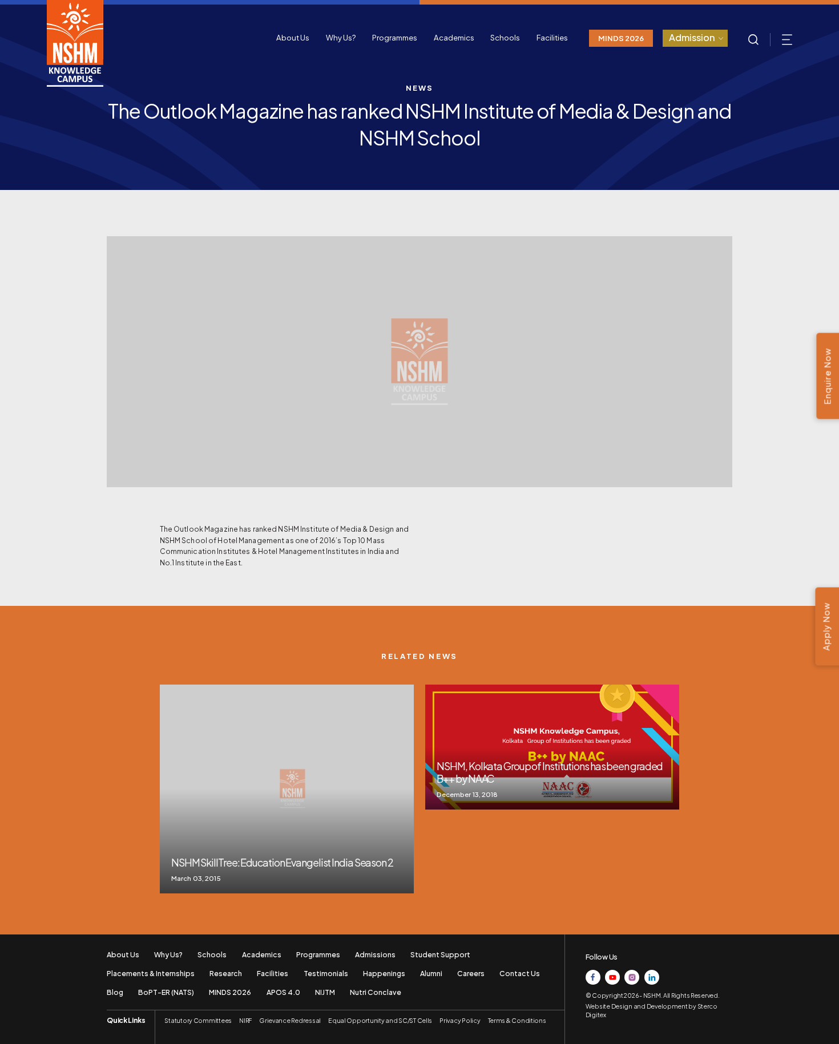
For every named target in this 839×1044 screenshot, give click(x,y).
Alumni (431, 973)
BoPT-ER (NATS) (166, 992)
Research (225, 973)
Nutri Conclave (375, 992)
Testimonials (326, 973)
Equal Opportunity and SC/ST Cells (380, 1020)
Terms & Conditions (517, 1020)
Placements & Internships (151, 973)
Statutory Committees (198, 1020)
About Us (292, 37)
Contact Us (519, 973)
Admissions (375, 954)
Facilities (552, 37)
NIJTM (325, 992)
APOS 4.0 (283, 992)
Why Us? (341, 37)
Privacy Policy (459, 1020)
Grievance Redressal (290, 1020)
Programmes (394, 37)
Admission (692, 37)
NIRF (245, 1020)
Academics (454, 37)
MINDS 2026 (621, 38)
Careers (471, 973)
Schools (505, 37)
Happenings (384, 973)
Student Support (440, 954)
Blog (115, 992)
